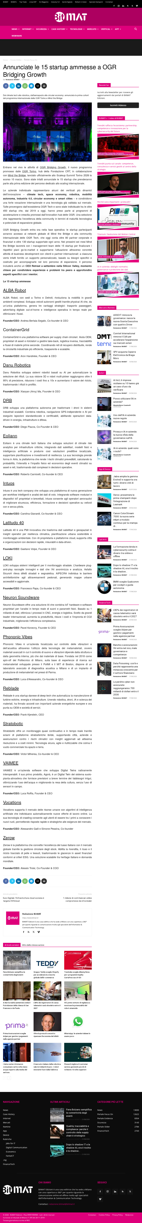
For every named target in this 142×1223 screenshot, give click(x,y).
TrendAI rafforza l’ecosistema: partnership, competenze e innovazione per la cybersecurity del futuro (117, 128)
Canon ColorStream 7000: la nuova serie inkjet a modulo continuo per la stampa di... (125, 519)
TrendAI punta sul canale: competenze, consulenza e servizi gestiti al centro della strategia (116, 166)
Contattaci (109, 2)
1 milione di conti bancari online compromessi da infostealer (77, 899)
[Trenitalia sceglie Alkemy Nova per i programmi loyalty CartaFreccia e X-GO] (78, 960)
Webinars (17, 35)
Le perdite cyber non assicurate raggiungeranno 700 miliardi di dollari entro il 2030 (126, 688)
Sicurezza (41, 29)
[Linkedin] (123, 6)
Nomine (6, 1126)
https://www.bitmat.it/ (30, 918)
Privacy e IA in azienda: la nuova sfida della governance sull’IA (125, 434)
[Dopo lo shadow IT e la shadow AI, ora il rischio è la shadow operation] (104, 571)
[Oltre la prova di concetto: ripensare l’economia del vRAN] (47, 1021)
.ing (5, 1160)
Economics (11, 1151)
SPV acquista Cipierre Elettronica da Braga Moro (124, 355)
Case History (58, 29)
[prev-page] (5, 1078)
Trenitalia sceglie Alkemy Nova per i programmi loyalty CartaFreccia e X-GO (76, 975)
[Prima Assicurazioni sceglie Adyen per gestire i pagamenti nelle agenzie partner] (17, 1021)
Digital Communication (16, 1147)
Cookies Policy (104, 1215)
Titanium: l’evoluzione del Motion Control (116, 234)
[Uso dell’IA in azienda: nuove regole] (104, 420)
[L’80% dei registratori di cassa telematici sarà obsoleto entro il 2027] (47, 990)
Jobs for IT (10, 1143)
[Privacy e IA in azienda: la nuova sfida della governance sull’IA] (104, 437)
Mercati (6, 1122)
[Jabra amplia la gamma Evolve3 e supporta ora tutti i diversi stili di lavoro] (104, 482)
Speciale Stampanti (96, 2)
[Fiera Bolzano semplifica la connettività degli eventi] (17, 960)
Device (6, 1135)
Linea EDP (32, 2)
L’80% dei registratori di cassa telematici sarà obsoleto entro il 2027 (47, 1005)
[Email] (37, 86)
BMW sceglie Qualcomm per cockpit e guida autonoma (126, 584)
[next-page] (9, 1078)
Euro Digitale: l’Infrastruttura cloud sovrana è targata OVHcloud (23, 899)
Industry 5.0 (55, 2)
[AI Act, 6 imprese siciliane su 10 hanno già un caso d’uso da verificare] (104, 386)
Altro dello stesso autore (33, 945)
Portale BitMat (15, 60)
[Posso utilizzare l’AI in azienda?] (104, 404)
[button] (135, 29)
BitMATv (14, 2)
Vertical (105, 29)
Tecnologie (76, 29)
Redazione (129, 1215)
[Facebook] (114, 6)
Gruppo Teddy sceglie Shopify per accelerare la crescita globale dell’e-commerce (46, 975)
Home (5, 60)
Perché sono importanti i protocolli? (113, 202)
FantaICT (10, 1155)
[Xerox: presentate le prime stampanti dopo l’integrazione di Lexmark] (104, 500)
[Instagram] (118, 6)
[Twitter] (132, 6)
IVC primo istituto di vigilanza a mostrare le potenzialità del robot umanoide (77, 1005)
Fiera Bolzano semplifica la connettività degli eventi (79, 1112)
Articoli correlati (12, 945)
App (117, 29)
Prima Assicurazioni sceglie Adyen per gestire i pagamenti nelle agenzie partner (15, 1036)
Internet (26, 29)
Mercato (91, 29)
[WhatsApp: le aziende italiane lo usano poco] (78, 1021)
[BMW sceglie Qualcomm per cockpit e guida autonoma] (104, 587)
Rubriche (7, 1139)
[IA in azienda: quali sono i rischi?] (104, 453)
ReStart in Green (81, 2)
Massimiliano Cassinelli (121, 405)
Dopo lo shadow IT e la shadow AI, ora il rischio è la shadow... (125, 568)
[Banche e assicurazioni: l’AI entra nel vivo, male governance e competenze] (104, 650)
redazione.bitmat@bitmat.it (62, 1204)
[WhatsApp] (25, 86)
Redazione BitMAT (12, 80)
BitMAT (5, 2)
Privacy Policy (117, 1215)
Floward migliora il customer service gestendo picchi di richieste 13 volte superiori (76, 1067)
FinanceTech (9, 1164)
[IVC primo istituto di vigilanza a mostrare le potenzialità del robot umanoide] (78, 990)
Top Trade (23, 2)
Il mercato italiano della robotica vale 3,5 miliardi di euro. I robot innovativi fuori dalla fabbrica (47, 1067)
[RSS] (128, 6)
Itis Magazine (43, 2)
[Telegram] (31, 86)
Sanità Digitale (67, 2)
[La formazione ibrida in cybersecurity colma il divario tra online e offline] (104, 552)
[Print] (44, 86)
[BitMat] (71, 17)
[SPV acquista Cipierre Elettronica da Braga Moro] (104, 357)
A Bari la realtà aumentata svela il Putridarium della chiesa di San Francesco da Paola (16, 1005)
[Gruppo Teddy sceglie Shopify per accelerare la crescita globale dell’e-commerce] (47, 960)
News (14, 29)
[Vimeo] (137, 6)
